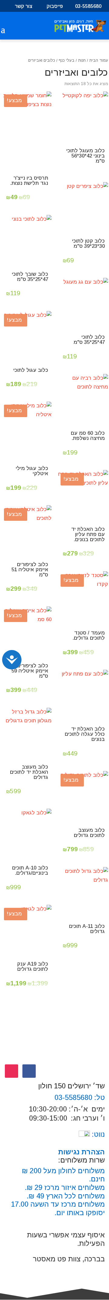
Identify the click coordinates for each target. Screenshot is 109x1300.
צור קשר (23, 7)
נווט (97, 1134)
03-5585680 (88, 7)
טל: (98, 1097)
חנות (82, 60)
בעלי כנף (66, 60)
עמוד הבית (98, 60)
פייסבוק (55, 7)
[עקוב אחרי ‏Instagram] (11, 1071)
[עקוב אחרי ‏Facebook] (29, 1071)
